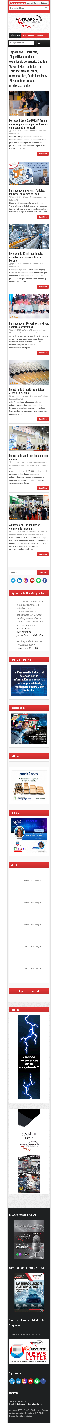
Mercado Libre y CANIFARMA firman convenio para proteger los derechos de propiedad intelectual (28, 124)
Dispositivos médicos (21, 56)
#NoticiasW (23, 628)
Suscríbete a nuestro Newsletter (25, 1334)
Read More (43, 154)
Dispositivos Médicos (39, 330)
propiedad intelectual (22, 83)
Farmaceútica (36, 131)
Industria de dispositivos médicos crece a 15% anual (26, 391)
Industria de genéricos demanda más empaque (28, 457)
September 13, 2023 (27, 648)
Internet (32, 70)
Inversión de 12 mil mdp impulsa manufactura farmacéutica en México (26, 257)
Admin (26, 131)
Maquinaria (21, 534)
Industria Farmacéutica (25, 68)
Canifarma (31, 51)
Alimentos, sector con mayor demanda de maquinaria (24, 526)
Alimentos (35, 531)
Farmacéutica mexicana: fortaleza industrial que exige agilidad (27, 192)
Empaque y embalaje (17, 465)
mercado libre (17, 75)
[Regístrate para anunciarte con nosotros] (29, 1363)
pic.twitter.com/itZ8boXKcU (31, 635)
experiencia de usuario (22, 61)
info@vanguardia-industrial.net (29, 1404)
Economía (35, 264)
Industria (23, 66)
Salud (27, 85)
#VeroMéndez (24, 631)
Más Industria (14, 333)
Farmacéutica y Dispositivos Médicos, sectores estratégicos (29, 325)
